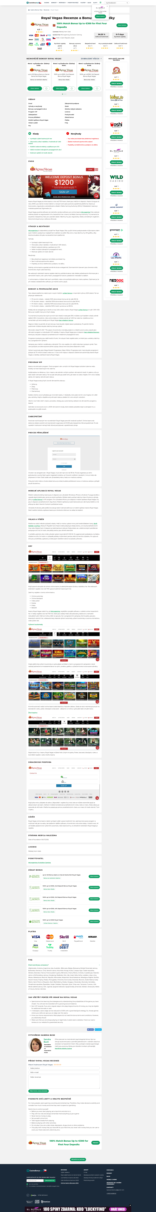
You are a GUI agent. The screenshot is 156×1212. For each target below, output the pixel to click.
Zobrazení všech (90, 58)
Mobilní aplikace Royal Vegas (38, 120)
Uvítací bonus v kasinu (51, 923)
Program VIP (32, 112)
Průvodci (62, 2)
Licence (67, 112)
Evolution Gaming (44, 862)
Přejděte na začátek (78, 1159)
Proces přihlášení (34, 117)
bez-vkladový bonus (66, 320)
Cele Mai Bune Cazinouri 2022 (70, 1180)
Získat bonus (100, 16)
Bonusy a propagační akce (37, 109)
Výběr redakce (65, 1172)
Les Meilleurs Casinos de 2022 (69, 1177)
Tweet (99, 1029)
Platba (67, 120)
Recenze (46, 10)
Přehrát (95, 1142)
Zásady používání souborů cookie (94, 1175)
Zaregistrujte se (49, 1180)
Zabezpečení (32, 114)
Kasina (46, 2)
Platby (83, 2)
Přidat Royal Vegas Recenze (38, 1091)
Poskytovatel (69, 114)
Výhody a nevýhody (35, 106)
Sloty (95, 2)
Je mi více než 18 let (33, 1184)
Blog (89, 2)
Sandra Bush (47, 1040)
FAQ (66, 123)
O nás (85, 1172)
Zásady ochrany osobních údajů (93, 1177)
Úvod (30, 103)
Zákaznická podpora (72, 103)
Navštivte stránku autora (63, 1048)
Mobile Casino (112, 1179)
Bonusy (54, 2)
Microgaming (85, 212)
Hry (29, 125)
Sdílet (91, 1029)
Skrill (95, 523)
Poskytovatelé (73, 2)
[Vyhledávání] (127, 2)
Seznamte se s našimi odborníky (114, 1183)
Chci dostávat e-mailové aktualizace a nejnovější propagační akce (44, 1186)
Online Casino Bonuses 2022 (70, 1183)
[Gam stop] (37, 1202)
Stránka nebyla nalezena (73, 109)
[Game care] (45, 1201)
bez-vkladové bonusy (91, 332)
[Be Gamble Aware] (30, 1201)
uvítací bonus (67, 293)
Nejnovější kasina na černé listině (71, 1175)
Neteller (31, 526)
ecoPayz (37, 526)
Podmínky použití (89, 1180)
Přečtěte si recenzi (116, 87)
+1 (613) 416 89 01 (111, 1193)
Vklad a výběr (33, 123)
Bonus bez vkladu (64, 79)
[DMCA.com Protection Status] (33, 1195)
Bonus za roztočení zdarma (38, 79)
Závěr (67, 106)
